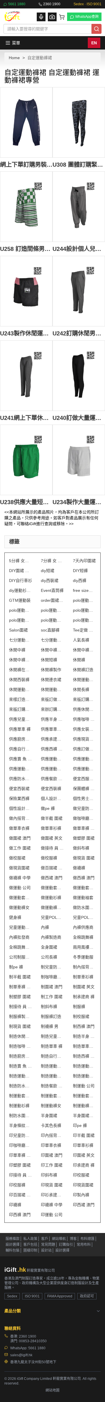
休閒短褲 (49, 659)
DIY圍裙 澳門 (20, 570)
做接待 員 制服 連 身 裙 (52, 848)
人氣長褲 (81, 640)
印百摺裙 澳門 (20, 1194)
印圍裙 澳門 (51, 1155)
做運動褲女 (19, 907)
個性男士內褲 (84, 798)
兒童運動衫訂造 (20, 927)
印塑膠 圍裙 (20, 1165)
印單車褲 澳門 (20, 1155)
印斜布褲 (49, 1175)
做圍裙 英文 (51, 838)
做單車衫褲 (51, 828)
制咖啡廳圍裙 (52, 976)
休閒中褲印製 (52, 650)
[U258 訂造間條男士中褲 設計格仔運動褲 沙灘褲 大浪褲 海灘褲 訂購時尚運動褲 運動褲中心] (26, 206)
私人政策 (30, 1239)
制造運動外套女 (52, 1066)
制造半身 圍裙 (84, 1036)
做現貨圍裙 (19, 868)
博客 (73, 1239)
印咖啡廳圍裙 (20, 1145)
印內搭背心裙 (52, 1135)
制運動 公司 (83, 1085)
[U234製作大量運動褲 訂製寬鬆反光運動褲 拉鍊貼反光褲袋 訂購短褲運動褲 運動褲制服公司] (78, 460)
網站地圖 (53, 1390)
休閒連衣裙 (51, 679)
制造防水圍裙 (20, 1085)
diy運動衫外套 (20, 590)
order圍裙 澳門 (52, 600)
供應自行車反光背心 (20, 749)
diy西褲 (79, 580)
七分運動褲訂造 (52, 640)
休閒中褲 (17, 650)
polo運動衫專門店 (20, 610)
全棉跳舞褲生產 (20, 947)
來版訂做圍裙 (52, 699)
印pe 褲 (80, 1125)
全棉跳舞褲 (83, 937)
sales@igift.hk (21, 1355)
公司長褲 (49, 957)
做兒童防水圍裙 (84, 808)
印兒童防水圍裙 (20, 1135)
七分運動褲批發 (20, 640)
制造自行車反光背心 (52, 1056)
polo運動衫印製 (84, 600)
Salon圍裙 (18, 630)
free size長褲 (84, 590)
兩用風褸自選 (84, 947)
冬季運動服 (83, 957)
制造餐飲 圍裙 (52, 1085)
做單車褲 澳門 (84, 828)
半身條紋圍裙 (20, 1125)
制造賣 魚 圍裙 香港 (20, 1066)
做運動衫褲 (51, 897)
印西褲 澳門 (20, 1214)
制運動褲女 (51, 1105)
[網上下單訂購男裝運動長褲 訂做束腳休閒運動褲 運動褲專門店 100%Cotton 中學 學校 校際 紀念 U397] (26, 122)
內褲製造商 (51, 937)
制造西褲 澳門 (84, 1056)
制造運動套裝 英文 (84, 1066)
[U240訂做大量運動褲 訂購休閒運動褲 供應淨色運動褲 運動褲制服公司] (78, 375)
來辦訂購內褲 (52, 709)
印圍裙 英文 (83, 1155)
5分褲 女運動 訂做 (20, 560)
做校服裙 (17, 858)
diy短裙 (47, 570)
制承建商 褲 (83, 996)
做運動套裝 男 (52, 887)
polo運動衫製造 (84, 610)
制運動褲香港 (84, 1105)
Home (14, 57)
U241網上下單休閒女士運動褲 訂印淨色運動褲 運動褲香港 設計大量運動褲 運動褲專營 (26, 417)
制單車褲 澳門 (20, 986)
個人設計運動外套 (52, 798)
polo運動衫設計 (84, 620)
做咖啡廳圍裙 (84, 818)
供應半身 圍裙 (52, 719)
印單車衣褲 (51, 1145)
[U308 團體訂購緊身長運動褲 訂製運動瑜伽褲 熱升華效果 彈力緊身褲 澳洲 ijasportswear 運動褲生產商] (78, 122)
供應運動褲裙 (84, 768)
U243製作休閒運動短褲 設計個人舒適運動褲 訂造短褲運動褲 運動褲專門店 (26, 333)
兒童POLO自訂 (84, 917)
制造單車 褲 (51, 1046)
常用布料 (84, 1245)
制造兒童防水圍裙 (52, 1036)
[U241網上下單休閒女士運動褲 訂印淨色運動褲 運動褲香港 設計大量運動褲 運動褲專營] (26, 375)
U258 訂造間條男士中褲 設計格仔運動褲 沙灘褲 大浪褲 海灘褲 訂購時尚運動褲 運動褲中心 (26, 248)
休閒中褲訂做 (20, 659)
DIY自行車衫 (20, 580)
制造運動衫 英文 (52, 1076)
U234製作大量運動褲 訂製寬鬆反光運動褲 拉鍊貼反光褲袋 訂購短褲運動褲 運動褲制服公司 (78, 502)
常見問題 (48, 1245)
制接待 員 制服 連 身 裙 (20, 1006)
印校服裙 (81, 1175)
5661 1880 (16, 4)
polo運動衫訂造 (52, 620)
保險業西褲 (19, 798)
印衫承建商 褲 (52, 1194)
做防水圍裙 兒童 (84, 907)
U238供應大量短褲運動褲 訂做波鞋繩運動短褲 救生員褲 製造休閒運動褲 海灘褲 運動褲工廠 (26, 502)
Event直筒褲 (52, 590)
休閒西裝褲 (19, 679)
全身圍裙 (49, 947)
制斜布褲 (49, 1006)
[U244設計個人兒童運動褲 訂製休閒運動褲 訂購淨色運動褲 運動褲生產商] (78, 206)
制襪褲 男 (49, 1026)
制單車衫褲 (83, 976)
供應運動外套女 (52, 759)
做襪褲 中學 (20, 877)
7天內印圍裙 (84, 560)
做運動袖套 (83, 897)
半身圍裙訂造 (84, 1115)
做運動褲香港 (52, 907)
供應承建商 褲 (52, 739)
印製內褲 (81, 1194)
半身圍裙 (49, 1115)
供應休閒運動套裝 (84, 709)
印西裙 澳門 (83, 1204)
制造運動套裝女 (20, 1076)
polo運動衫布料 (52, 610)
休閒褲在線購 (20, 669)
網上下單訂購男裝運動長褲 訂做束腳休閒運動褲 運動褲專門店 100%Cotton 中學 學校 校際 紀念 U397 (26, 164)
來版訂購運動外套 (84, 699)
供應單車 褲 (20, 729)
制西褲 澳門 (83, 1026)
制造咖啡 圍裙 (20, 1046)
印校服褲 (17, 1185)
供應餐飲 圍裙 (52, 778)
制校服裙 (81, 1016)
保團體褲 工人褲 (84, 788)
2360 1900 (51, 4)
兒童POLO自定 (52, 917)
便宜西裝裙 (19, 788)
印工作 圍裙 (51, 1165)
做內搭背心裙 (20, 818)
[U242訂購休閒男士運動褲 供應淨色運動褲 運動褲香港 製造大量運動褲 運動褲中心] (78, 291)
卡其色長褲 (51, 1125)
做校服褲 (49, 858)
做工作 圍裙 (20, 848)
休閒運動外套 (84, 679)
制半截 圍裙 (20, 976)
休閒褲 (79, 659)
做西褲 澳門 (83, 877)
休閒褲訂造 (83, 669)
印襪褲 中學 (51, 1204)
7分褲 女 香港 (52, 560)
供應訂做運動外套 (84, 749)
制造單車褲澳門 (84, 1046)
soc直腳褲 (50, 630)
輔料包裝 (13, 1250)
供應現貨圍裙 (84, 739)
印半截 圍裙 (83, 1135)
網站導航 (59, 1239)
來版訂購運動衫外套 (20, 709)
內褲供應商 (83, 927)
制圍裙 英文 (83, 986)
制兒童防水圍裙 (52, 967)
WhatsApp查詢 (87, 17)
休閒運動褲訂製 (52, 689)
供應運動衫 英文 (52, 768)
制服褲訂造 (51, 1016)
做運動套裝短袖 (84, 887)
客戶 (44, 1239)
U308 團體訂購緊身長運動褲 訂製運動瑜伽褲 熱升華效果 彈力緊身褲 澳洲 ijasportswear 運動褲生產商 (78, 164)
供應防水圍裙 (20, 778)
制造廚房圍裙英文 (20, 1056)
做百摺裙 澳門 (52, 868)
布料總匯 (87, 1239)
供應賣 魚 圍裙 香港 (20, 759)
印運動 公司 (51, 1214)
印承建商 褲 (83, 1165)
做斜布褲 (81, 848)
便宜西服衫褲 (84, 778)
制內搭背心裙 (84, 967)
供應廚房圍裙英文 (20, 739)
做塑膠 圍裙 (83, 838)
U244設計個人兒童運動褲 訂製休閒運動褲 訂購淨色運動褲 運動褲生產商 (78, 248)
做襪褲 (79, 868)
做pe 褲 (48, 808)
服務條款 (13, 1239)
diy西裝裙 (49, 580)
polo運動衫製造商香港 (20, 620)
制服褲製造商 (20, 1016)
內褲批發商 (19, 937)
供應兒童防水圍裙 (20, 719)
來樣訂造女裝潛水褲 (20, 699)
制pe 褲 (16, 967)
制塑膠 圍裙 (20, 996)
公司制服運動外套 (20, 957)
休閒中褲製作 (84, 650)
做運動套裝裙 (20, 897)
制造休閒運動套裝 (20, 1036)
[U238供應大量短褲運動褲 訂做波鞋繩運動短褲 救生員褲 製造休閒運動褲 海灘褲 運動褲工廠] (26, 460)
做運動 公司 (20, 887)
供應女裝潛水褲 (84, 729)
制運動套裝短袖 (52, 1095)
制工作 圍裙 (51, 996)
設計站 (46, 1250)
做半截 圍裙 (51, 818)
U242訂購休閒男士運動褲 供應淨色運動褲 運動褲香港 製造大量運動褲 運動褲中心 (78, 333)
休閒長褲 (81, 689)
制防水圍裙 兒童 (20, 1115)
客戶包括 (30, 1245)
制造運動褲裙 (84, 1076)
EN (94, 43)
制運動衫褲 (19, 1105)
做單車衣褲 (19, 828)
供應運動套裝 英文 (84, 759)
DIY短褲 (80, 570)
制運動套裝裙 (84, 1095)
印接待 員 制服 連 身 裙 (20, 1175)
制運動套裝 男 (20, 1095)
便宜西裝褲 (51, 788)
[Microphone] (41, 17)
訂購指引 (66, 1245)
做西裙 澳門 (51, 877)
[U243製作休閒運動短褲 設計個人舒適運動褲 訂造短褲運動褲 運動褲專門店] (26, 291)
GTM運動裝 (20, 600)
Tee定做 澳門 (84, 630)
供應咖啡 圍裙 (84, 719)
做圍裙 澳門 (20, 838)
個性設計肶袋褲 (20, 808)
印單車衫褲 (83, 1145)
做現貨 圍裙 (83, 858)
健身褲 (15, 917)
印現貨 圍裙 (51, 1185)
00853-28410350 (33, 1341)
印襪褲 (15, 1204)
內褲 (45, 927)
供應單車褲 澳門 (52, 729)
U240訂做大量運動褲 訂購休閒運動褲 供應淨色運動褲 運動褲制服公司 (78, 417)
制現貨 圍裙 (20, 1026)
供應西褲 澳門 (52, 749)
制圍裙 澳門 (51, 986)
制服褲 (79, 1006)
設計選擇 (13, 1245)
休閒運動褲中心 (20, 689)
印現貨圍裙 (83, 1185)
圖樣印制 (30, 1250)
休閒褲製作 (51, 669)
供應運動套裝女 (20, 768)
